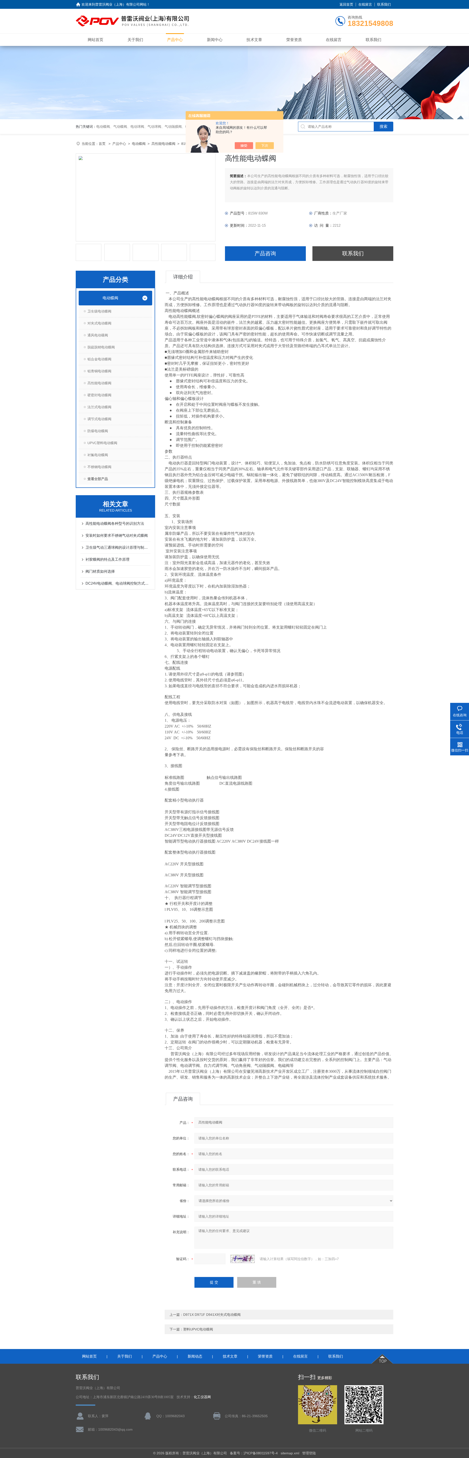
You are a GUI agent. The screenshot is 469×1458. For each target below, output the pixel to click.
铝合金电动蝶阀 (99, 359)
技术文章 (254, 40)
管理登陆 (309, 1453)
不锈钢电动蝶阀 (99, 467)
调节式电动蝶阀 (99, 419)
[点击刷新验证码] (242, 1259)
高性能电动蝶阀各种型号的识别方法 (114, 523)
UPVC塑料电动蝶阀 (102, 443)
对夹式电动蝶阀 (99, 323)
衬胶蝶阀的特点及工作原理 (107, 559)
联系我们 (384, 4)
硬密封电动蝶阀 (99, 395)
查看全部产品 (97, 479)
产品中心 (175, 40)
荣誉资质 (294, 40)
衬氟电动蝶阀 (97, 455)
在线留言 (365, 4)
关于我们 (135, 40)
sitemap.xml (290, 1453)
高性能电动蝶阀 (163, 144)
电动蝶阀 (139, 144)
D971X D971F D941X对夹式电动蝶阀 (212, 1315)
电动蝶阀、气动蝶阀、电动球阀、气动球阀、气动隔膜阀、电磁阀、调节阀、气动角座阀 (163, 127)
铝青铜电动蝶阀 (99, 371)
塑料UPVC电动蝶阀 (198, 1329)
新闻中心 (215, 40)
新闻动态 (195, 1356)
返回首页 (346, 4)
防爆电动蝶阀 (97, 431)
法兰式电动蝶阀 (99, 407)
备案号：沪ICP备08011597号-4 (254, 1453)
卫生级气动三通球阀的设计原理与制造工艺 (117, 547)
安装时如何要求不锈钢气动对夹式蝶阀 (116, 535)
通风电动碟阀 (97, 335)
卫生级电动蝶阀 (99, 311)
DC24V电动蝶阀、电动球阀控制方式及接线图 (117, 583)
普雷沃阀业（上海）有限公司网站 (121, 4)
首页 (103, 144)
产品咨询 (265, 253)
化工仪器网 (202, 1397)
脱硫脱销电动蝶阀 (101, 347)
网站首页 (95, 40)
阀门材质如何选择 (100, 571)
